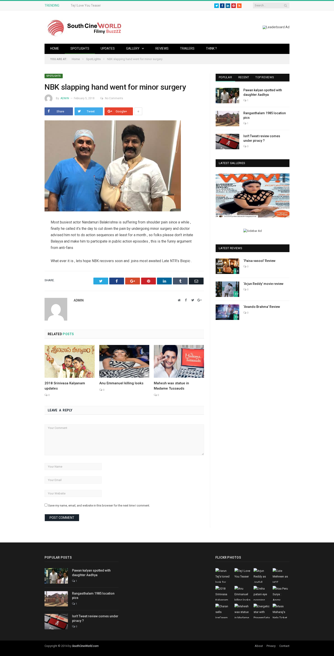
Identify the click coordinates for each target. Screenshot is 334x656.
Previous (221, 196)
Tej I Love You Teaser (86, 5)
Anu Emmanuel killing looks (121, 383)
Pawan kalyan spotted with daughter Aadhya (262, 92)
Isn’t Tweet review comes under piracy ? (261, 138)
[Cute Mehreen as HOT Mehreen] (252, 195)
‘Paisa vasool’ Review (259, 261)
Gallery (133, 48)
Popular (225, 77)
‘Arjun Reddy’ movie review (263, 284)
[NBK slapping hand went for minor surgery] (124, 166)
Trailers (187, 48)
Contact (284, 646)
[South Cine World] (84, 27)
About (259, 646)
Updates (108, 48)
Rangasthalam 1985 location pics (264, 115)
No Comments (114, 98)
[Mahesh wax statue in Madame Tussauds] (179, 361)
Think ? (211, 48)
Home (54, 48)
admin (64, 98)
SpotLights (79, 48)
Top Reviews (264, 77)
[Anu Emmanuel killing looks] (124, 361)
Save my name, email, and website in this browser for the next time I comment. (99, 505)
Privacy (271, 646)
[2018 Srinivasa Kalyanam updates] (70, 361)
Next (284, 196)
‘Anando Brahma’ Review (261, 307)
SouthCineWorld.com (85, 646)
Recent (243, 77)
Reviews (162, 48)
